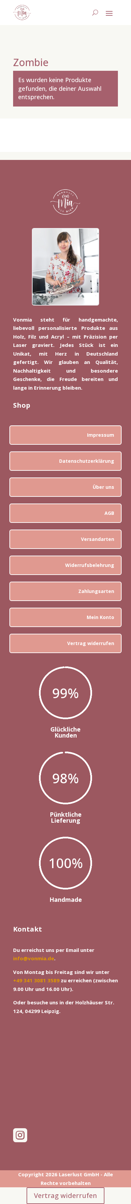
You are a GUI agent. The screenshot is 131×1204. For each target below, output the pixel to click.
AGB (109, 513)
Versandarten (97, 539)
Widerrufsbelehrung (89, 565)
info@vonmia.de (33, 958)
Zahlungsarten (96, 591)
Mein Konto (100, 617)
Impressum (100, 435)
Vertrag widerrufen (90, 643)
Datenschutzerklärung (86, 461)
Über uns (103, 487)
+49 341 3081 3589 (36, 980)
